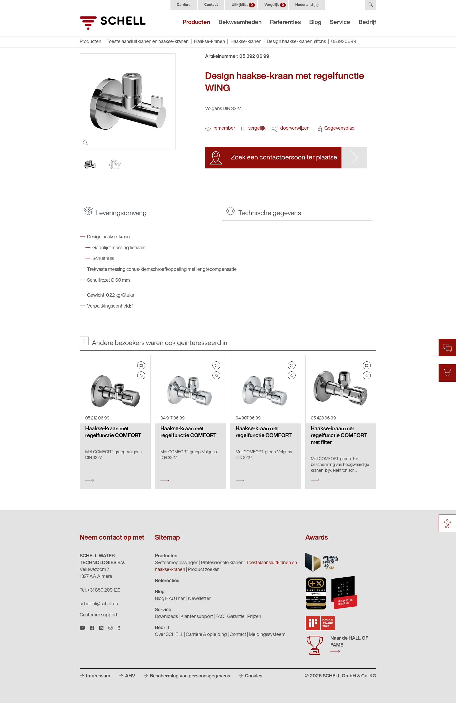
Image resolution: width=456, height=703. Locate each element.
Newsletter (199, 599)
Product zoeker (203, 570)
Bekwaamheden (240, 23)
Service (340, 23)
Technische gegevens (269, 213)
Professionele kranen (222, 563)
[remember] (141, 375)
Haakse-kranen (209, 42)
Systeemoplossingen (176, 563)
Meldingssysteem (267, 635)
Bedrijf (367, 23)
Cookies (253, 676)
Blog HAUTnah (170, 599)
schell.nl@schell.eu (99, 604)
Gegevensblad (339, 128)
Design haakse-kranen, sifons (296, 42)
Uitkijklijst (242, 5)
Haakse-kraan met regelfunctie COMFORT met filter (339, 435)
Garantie (236, 617)
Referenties (285, 23)
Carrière (184, 5)
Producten (196, 23)
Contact (211, 5)
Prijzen (254, 617)
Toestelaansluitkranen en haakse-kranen (148, 42)
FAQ (220, 617)
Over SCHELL (169, 635)
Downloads (166, 617)
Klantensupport (196, 617)
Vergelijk (274, 5)
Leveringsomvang (121, 213)
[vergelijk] (141, 365)
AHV (129, 676)
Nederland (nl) (307, 5)
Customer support (98, 615)
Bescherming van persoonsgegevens (189, 676)
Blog (315, 23)
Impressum (97, 676)
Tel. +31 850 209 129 (100, 590)
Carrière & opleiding (206, 635)
